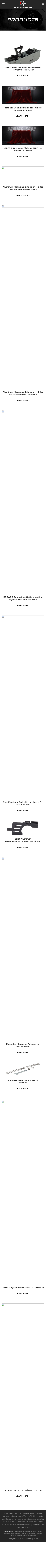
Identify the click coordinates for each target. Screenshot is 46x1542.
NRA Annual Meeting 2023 (23, 1535)
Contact (37, 1531)
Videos (18, 1531)
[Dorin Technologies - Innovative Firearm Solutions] (23, 4)
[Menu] (3, 4)
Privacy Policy (34, 1533)
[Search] (43, 4)
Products (8, 1531)
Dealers (27, 1531)
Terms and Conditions (15, 1533)
